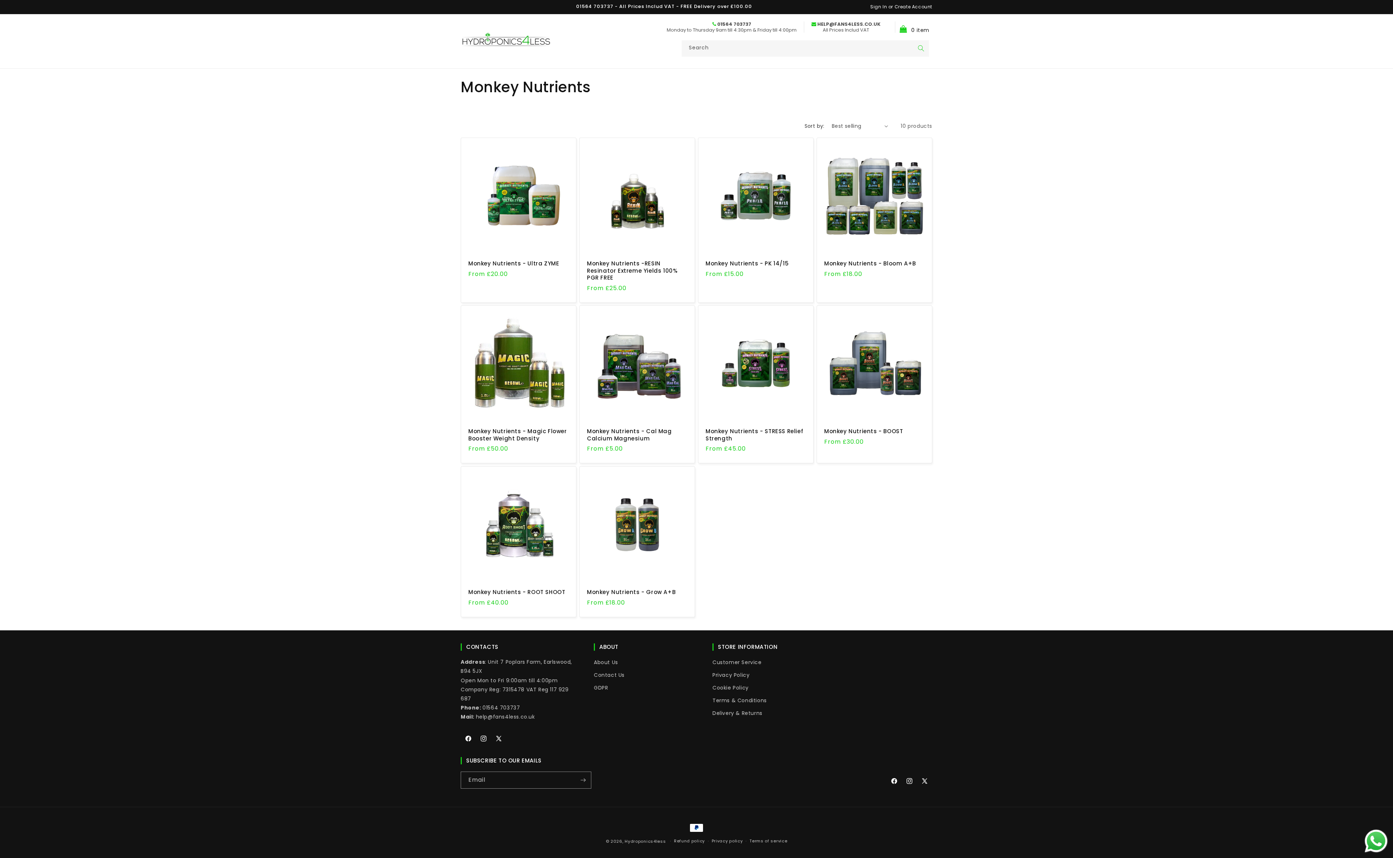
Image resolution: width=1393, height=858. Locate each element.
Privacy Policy (730, 675)
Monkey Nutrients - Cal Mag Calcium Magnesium (629, 435)
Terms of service (768, 841)
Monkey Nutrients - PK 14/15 (747, 263)
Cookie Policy (730, 687)
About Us (606, 662)
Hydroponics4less (645, 841)
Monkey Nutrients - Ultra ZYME (513, 263)
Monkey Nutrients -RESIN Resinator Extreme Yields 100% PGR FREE (632, 270)
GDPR (601, 687)
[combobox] (805, 48)
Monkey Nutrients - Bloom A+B (870, 263)
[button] (912, 27)
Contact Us (609, 675)
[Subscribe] (583, 780)
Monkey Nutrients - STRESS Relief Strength (754, 435)
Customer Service (737, 662)
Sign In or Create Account (901, 7)
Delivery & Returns (737, 713)
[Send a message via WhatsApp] (1376, 841)
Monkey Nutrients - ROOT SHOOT (516, 592)
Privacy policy (727, 841)
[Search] (921, 48)
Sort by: (815, 126)
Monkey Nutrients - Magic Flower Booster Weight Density (517, 435)
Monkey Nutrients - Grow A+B (631, 592)
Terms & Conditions (739, 700)
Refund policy (689, 841)
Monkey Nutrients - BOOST (863, 431)
